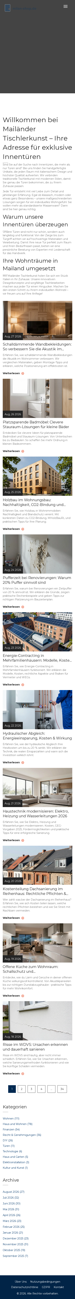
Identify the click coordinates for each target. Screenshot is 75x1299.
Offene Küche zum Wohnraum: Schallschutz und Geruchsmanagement (30, 969)
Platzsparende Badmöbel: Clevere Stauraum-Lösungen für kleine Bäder (36, 424)
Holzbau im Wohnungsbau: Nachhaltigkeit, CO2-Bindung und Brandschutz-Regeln (33, 502)
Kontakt (59, 1287)
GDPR (46, 1287)
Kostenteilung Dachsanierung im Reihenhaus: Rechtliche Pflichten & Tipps (34, 891)
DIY (8, 1140)
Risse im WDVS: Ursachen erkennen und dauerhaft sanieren (35, 1046)
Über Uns (21, 1281)
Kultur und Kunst (15, 1167)
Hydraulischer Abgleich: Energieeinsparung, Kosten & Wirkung (37, 735)
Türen (9, 1146)
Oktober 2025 (14, 1250)
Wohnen (11, 1118)
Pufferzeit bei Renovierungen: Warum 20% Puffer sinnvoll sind (37, 580)
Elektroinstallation (16, 1162)
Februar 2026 (14, 1226)
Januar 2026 (13, 1232)
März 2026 (12, 1221)
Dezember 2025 (16, 1238)
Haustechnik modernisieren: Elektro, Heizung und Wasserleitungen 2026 (36, 813)
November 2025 (15, 1244)
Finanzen (11, 1129)
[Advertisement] (37, 52)
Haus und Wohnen (17, 1124)
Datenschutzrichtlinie (24, 1287)
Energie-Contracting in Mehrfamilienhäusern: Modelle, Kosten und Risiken (37, 658)
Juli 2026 (11, 1197)
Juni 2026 (11, 1203)
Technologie (12, 1151)
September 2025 (15, 1256)
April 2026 (11, 1215)
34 (62, 1089)
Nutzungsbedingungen (45, 1281)
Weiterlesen (12, 373)
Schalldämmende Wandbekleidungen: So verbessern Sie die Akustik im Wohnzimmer (37, 346)
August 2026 (13, 1191)
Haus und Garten (15, 1156)
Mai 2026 (11, 1209)
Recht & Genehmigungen (22, 1135)
